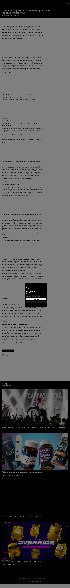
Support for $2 (36, 299)
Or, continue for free (36, 305)
